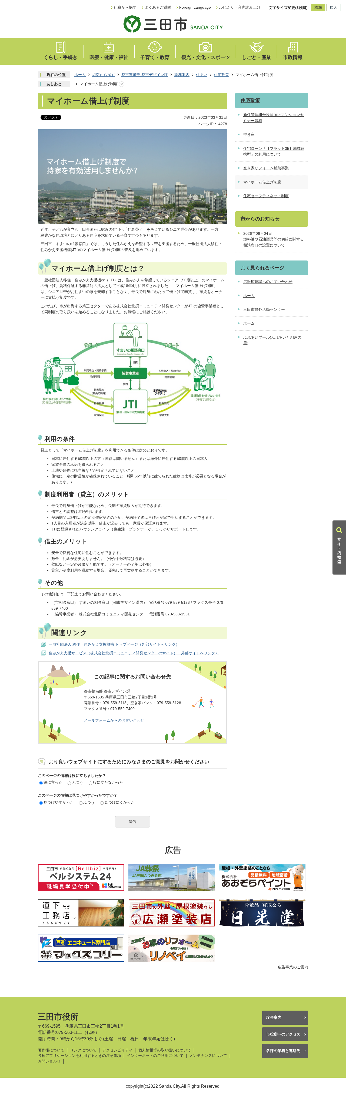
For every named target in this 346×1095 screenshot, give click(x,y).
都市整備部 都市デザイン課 (144, 74)
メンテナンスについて (208, 1056)
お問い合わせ (49, 1061)
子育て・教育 (154, 57)
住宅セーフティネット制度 (266, 196)
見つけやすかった (59, 802)
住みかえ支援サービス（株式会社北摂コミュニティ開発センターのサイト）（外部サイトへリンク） (134, 653)
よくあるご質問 (158, 7)
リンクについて (83, 1050)
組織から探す (125, 7)
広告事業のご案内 (293, 967)
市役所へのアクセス (283, 1034)
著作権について (51, 1050)
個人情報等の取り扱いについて (164, 1050)
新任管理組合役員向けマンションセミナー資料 (273, 118)
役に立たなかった (108, 782)
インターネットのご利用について (155, 1056)
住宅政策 (221, 74)
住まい (201, 74)
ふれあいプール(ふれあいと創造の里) (272, 340)
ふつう (77, 782)
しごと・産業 (256, 57)
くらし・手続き (61, 57)
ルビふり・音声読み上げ (240, 7)
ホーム (80, 74)
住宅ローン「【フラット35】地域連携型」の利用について (273, 151)
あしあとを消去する (122, 84)
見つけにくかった (119, 802)
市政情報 (292, 57)
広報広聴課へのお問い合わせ (267, 281)
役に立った (53, 782)
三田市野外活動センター (264, 309)
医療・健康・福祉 (108, 57)
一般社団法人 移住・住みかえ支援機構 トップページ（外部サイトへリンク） (114, 644)
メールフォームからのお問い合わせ (114, 720)
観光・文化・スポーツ (205, 57)
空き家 (249, 134)
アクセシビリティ (117, 1050)
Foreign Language (195, 7)
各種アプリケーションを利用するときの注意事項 (79, 1056)
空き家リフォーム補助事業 (266, 168)
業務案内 (181, 74)
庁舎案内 (273, 1017)
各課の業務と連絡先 (283, 1050)
